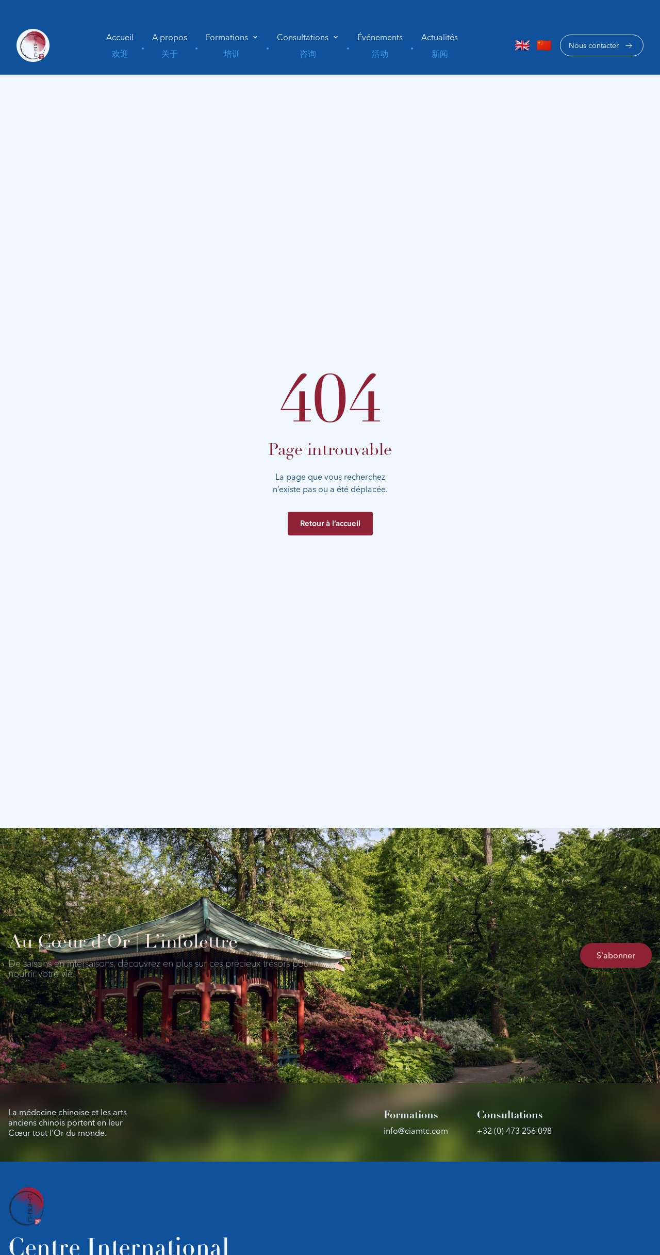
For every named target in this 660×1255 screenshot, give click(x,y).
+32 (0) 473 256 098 (514, 1131)
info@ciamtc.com (416, 1131)
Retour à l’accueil (330, 523)
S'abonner (616, 955)
